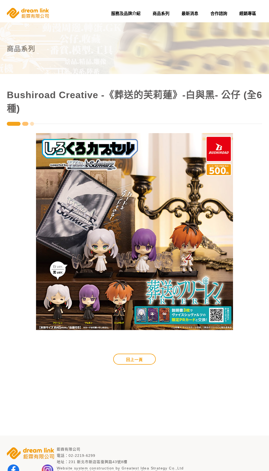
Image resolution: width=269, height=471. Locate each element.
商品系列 (161, 13)
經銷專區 (247, 13)
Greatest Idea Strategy (145, 468)
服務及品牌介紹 (126, 13)
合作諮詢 (218, 13)
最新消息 (190, 13)
